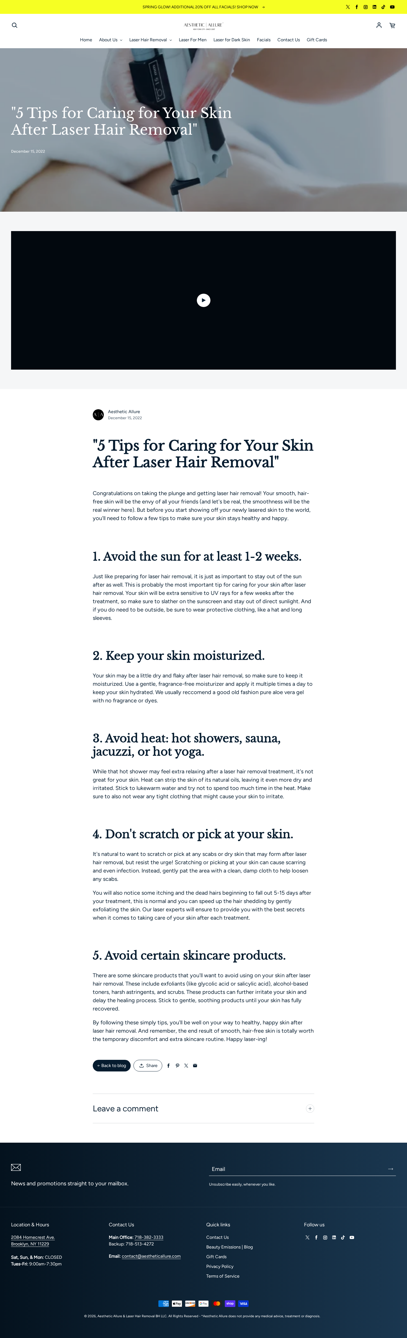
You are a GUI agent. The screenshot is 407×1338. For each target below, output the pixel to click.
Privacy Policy (219, 1266)
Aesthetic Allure (109, 1316)
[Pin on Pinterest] (177, 1065)
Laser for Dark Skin (231, 39)
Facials (264, 39)
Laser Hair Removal (148, 39)
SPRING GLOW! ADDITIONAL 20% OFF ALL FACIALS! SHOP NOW (200, 7)
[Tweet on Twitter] (186, 1065)
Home (86, 39)
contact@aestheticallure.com (151, 1256)
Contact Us (288, 39)
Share (152, 1065)
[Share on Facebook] (168, 1065)
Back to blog (113, 1065)
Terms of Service (222, 1276)
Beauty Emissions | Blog (229, 1247)
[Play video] (203, 300)
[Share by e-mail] (195, 1065)
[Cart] (392, 25)
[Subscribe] (390, 1169)
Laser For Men (193, 39)
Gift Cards (317, 39)
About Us (109, 39)
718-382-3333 (149, 1237)
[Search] (14, 25)
